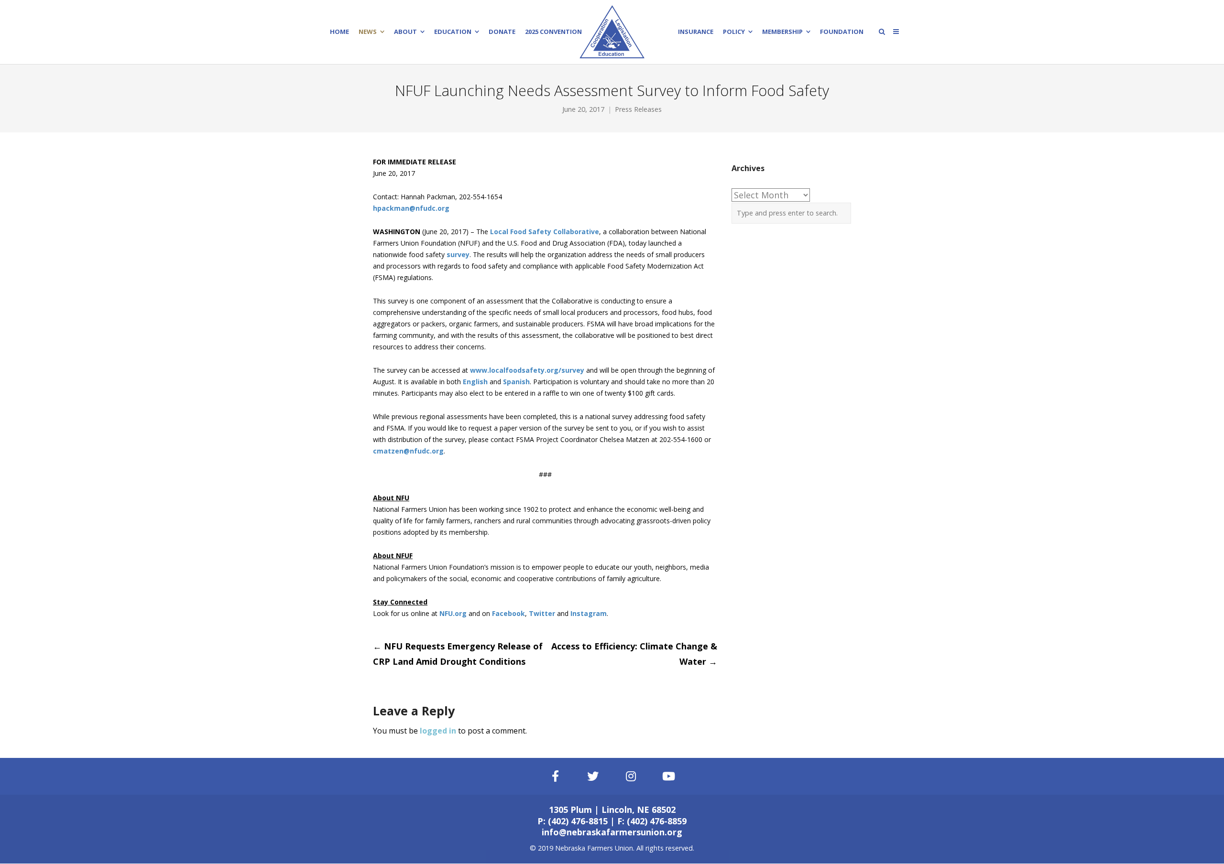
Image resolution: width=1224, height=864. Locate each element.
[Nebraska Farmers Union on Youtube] (669, 776)
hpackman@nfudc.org (411, 208)
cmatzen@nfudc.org (408, 450)
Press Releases (638, 109)
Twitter (542, 613)
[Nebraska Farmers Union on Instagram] (631, 776)
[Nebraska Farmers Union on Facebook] (555, 776)
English (475, 381)
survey (458, 254)
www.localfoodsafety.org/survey (527, 370)
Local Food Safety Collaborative (544, 231)
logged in (438, 730)
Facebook (508, 613)
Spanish (516, 381)
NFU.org (453, 613)
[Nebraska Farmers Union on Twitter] (593, 776)
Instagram (588, 613)
